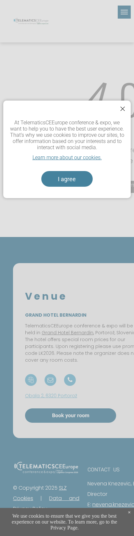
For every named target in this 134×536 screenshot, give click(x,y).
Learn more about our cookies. (67, 157)
